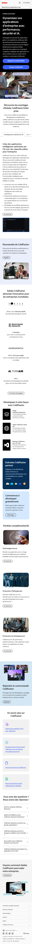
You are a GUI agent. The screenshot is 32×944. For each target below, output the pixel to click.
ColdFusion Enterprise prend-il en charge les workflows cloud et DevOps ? (15, 833)
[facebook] (3, 933)
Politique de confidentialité (8, 938)
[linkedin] (12, 933)
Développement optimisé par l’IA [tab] (13, 134)
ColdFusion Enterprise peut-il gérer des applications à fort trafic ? (15, 850)
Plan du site (9, 941)
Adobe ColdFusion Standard (20, 425)
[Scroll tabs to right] (30, 134)
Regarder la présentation (16, 61)
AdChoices (17, 941)
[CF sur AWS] (7, 485)
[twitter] (9, 933)
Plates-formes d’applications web (11, 7)
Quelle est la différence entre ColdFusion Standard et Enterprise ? (14, 816)
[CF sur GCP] (16, 485)
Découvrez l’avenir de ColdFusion (15, 767)
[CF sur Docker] (20, 485)
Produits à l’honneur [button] (8, 924)
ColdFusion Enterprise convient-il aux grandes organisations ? (15, 824)
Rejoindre (6, 702)
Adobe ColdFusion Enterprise (19, 411)
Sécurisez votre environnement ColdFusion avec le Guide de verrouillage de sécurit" (15, 749)
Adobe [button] (4, 921)
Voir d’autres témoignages (16, 393)
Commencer (7, 875)
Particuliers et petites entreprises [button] (11, 905)
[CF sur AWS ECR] (24, 484)
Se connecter (26, 2)
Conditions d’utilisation (20, 938)
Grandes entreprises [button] (8, 909)
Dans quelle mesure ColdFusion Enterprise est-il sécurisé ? (13, 842)
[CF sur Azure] (12, 485)
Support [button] (5, 917)
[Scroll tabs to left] (1, 134)
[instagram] (6, 933)
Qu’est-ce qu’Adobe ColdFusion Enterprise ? (13, 808)
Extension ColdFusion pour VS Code (18, 442)
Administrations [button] (7, 913)
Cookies (4, 941)
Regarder (6, 257)
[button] (19, 2)
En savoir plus (7, 214)
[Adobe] (4, 2)
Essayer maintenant (16, 67)
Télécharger (10, 515)
